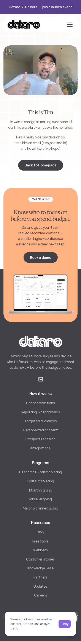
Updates (40, 586)
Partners (40, 577)
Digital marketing (40, 481)
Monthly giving (40, 490)
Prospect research (40, 439)
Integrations (40, 448)
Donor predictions (40, 403)
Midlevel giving (40, 499)
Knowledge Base (40, 568)
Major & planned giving (40, 508)
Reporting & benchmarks (40, 412)
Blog (40, 532)
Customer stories (40, 559)
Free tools (40, 541)
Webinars (40, 550)
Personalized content (40, 430)
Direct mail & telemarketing (40, 472)
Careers (40, 595)
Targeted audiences (40, 421)
